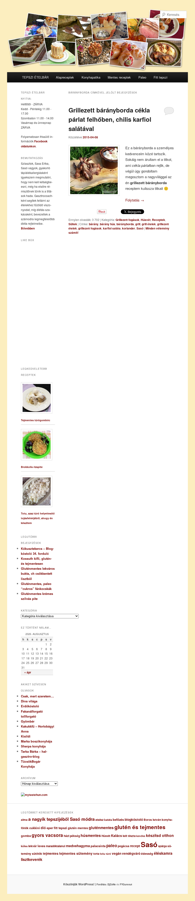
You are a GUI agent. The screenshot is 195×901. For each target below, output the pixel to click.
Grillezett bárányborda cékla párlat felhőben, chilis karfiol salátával (109, 119)
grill (137, 224)
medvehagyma (78, 845)
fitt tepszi (60, 828)
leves (41, 846)
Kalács (116, 835)
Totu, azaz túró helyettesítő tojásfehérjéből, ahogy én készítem (38, 518)
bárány (93, 224)
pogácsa (123, 846)
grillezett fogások (90, 228)
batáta (108, 820)
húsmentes (91, 835)
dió (43, 827)
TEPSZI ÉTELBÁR (35, 77)
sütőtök (37, 854)
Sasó (139, 228)
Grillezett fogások (127, 220)
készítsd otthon (160, 835)
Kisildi (25, 736)
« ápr (27, 672)
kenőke (140, 836)
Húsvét (146, 220)
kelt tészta (129, 836)
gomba (26, 836)
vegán (116, 853)
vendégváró (131, 853)
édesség (147, 853)
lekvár (32, 846)
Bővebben (28, 228)
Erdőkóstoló (30, 706)
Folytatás (134, 199)
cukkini (34, 828)
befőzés (118, 819)
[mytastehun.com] (34, 795)
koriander (128, 228)
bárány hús (107, 224)
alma (24, 820)
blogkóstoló (134, 819)
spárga (162, 846)
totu (102, 853)
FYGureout (126, 884)
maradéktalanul (55, 846)
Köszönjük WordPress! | (85, 884)
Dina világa (29, 701)
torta (96, 854)
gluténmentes (101, 827)
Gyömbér (27, 721)
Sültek (72, 224)
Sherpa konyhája (33, 746)
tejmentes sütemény (76, 853)
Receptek (158, 220)
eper (50, 828)
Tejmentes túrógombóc (35, 420)
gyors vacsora (47, 835)
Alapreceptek (65, 77)
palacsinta (98, 846)
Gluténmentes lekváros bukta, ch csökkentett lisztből (38, 573)
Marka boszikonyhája (36, 741)
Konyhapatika (91, 77)
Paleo (142, 77)
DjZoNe (111, 884)
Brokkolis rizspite (32, 467)
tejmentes (50, 853)
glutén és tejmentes (140, 827)
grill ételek (149, 224)
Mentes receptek (119, 77)
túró (108, 853)
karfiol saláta (112, 228)
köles (24, 846)
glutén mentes (78, 828)
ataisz (99, 819)
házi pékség (72, 836)
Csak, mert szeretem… (37, 696)
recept (135, 846)
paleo (111, 845)
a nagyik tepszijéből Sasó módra (61, 819)
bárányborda (125, 224)
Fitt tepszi (160, 77)
